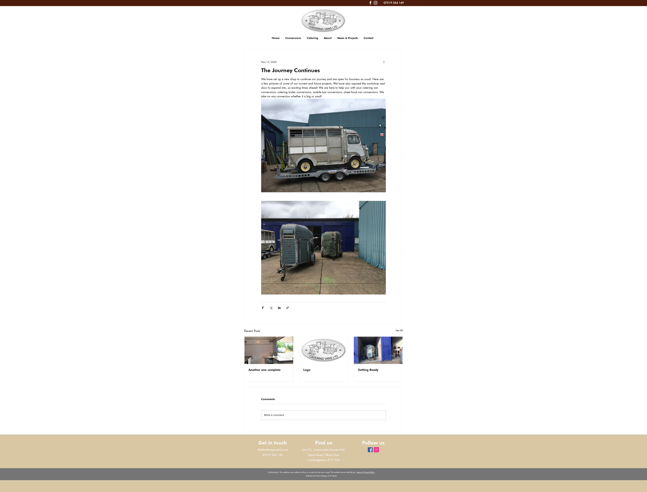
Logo (306, 370)
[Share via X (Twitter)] (271, 307)
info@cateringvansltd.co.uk (272, 450)
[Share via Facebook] (262, 307)
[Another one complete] (268, 350)
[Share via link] (287, 307)
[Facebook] (370, 2)
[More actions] (384, 62)
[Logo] (323, 350)
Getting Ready (368, 370)
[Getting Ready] (378, 350)
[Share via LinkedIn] (279, 307)
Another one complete (265, 370)
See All (399, 330)
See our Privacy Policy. (366, 472)
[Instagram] (375, 2)
